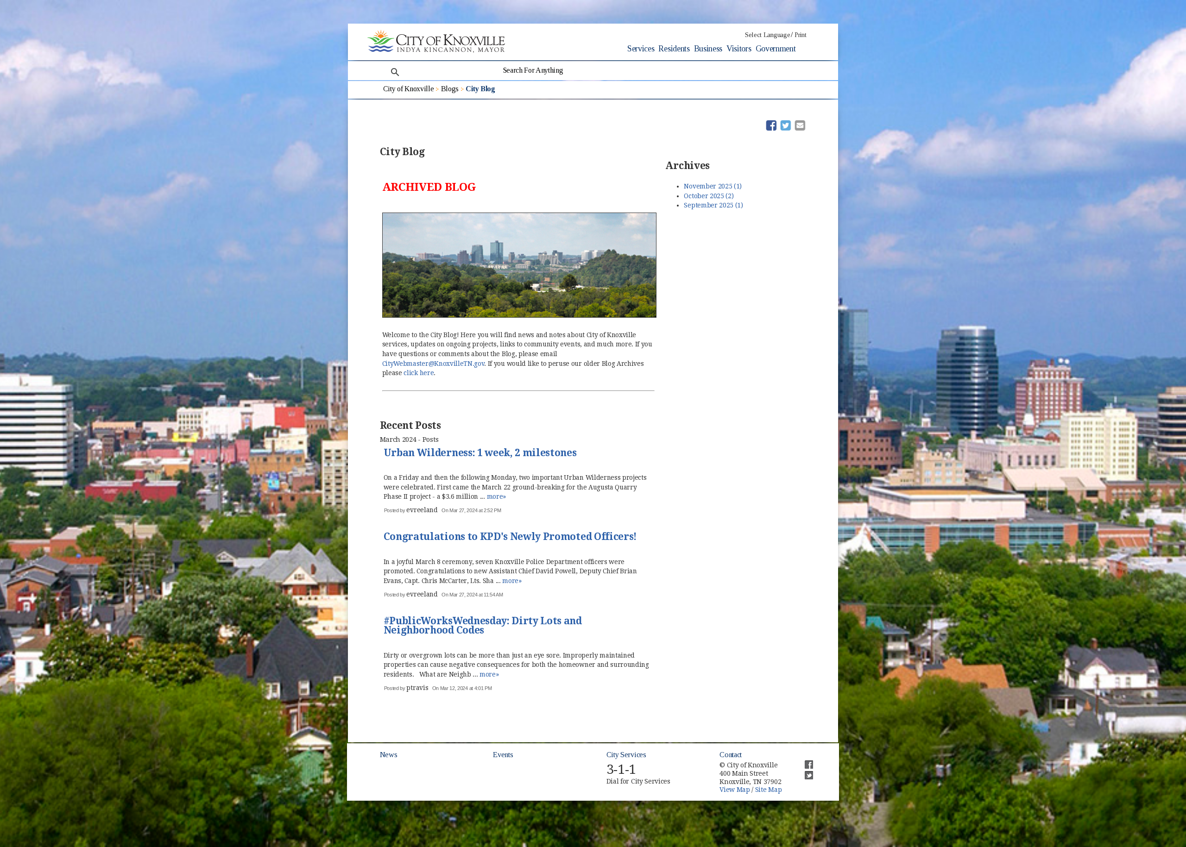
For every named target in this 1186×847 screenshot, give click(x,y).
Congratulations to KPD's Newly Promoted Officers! (510, 537)
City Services (626, 754)
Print (800, 34)
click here (419, 372)
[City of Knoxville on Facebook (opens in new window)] (804, 761)
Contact (730, 754)
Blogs (450, 89)
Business (708, 48)
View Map (734, 789)
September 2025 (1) (713, 205)
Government (776, 48)
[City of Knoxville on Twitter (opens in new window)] (804, 771)
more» (496, 496)
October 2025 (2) (708, 196)
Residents (673, 48)
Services (640, 48)
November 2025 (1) (713, 186)
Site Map (768, 789)
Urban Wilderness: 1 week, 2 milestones (480, 453)
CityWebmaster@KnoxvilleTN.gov (433, 363)
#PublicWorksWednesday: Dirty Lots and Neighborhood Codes (483, 626)
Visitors (738, 48)
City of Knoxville (408, 89)
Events (503, 754)
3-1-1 (621, 769)
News (388, 754)
